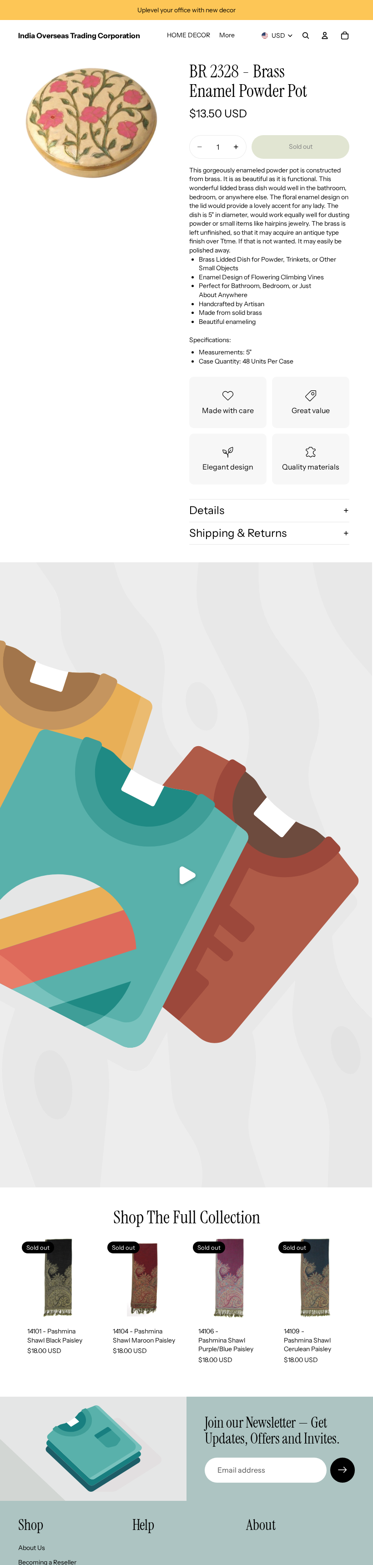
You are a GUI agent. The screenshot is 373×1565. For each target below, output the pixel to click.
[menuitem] (227, 35)
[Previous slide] (114, 1278)
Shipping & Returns (238, 533)
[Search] (306, 35)
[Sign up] (342, 1470)
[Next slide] (174, 1278)
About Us (31, 1548)
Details (206, 510)
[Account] (325, 35)
